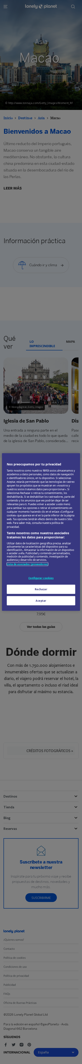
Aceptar (41, 600)
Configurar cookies (41, 578)
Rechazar (41, 589)
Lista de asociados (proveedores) (27, 564)
